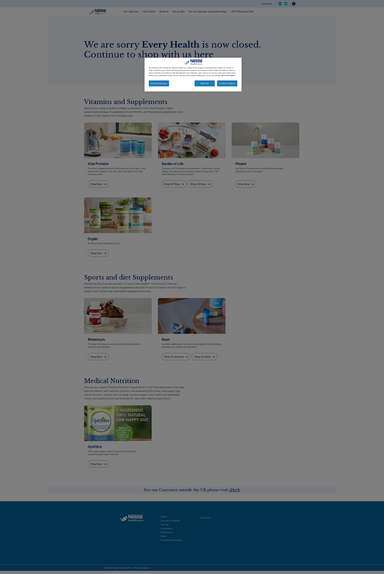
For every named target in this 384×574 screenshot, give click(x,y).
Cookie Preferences (159, 83)
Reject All (205, 83)
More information (228, 75)
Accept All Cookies (227, 83)
